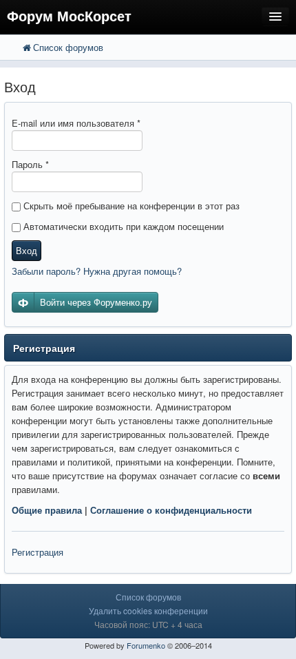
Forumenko (146, 645)
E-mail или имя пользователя (76, 122)
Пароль (30, 164)
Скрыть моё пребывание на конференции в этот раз (130, 205)
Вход (26, 250)
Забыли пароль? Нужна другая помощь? (97, 271)
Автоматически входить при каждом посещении (122, 226)
